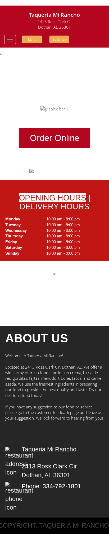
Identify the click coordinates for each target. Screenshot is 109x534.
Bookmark (59, 39)
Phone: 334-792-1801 (51, 486)
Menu (32, 39)
